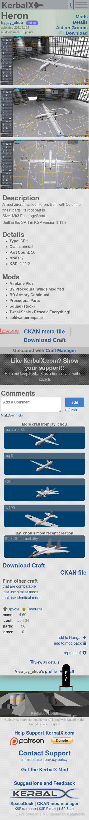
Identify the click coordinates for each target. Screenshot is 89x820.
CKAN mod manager (58, 803)
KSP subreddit (25, 809)
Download (77, 33)
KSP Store (67, 809)
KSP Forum (47, 809)
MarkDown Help (12, 415)
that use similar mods (20, 592)
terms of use (31, 760)
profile (51, 671)
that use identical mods (22, 598)
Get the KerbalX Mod (44, 769)
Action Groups (72, 27)
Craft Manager (61, 350)
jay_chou (14, 22)
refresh (71, 410)
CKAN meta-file (44, 331)
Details (80, 22)
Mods (82, 16)
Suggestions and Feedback (44, 782)
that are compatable (19, 586)
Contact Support (45, 753)
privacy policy (56, 760)
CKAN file (73, 572)
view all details (46, 662)
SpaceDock (21, 803)
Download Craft (44, 340)
